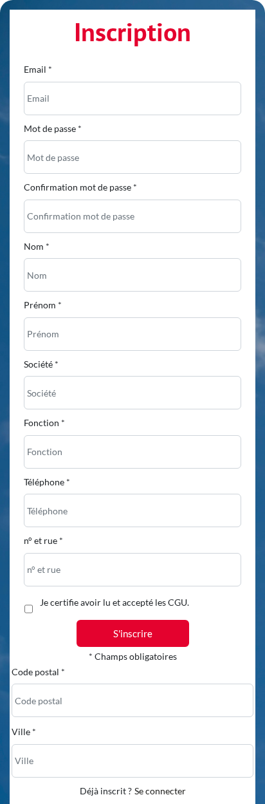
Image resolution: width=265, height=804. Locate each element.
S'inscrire (132, 633)
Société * (41, 364)
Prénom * (43, 304)
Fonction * (44, 422)
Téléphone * (47, 481)
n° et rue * (43, 540)
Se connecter (160, 790)
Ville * (24, 731)
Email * (38, 69)
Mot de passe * (53, 128)
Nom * (37, 246)
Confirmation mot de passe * (80, 187)
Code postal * (38, 671)
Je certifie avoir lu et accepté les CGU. (114, 602)
